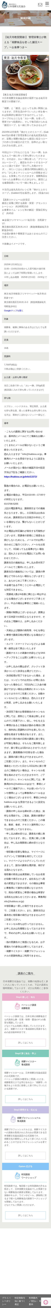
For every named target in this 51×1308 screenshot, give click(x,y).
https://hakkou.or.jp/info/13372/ (20, 477)
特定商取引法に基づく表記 (20, 1301)
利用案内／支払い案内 (33, 1301)
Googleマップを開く (14, 310)
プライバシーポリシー (6, 1301)
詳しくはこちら (25, 1042)
